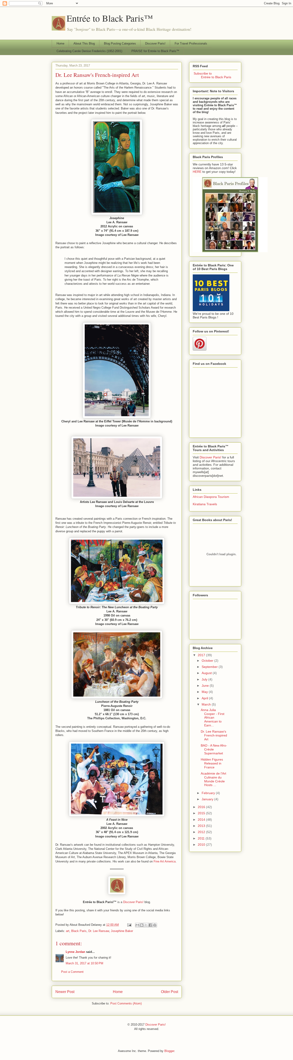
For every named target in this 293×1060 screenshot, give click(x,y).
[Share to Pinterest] (154, 925)
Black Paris (79, 931)
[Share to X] (146, 925)
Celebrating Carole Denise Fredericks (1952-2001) (89, 51)
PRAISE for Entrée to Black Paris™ (155, 51)
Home (60, 43)
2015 (202, 813)
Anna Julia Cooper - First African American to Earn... (212, 717)
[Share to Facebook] (150, 925)
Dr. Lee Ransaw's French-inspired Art (97, 74)
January (208, 799)
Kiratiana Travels (205, 504)
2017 (202, 655)
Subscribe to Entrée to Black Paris (212, 75)
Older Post (169, 992)
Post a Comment (72, 972)
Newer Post (64, 992)
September (210, 667)
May (205, 692)
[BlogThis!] (141, 925)
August (207, 673)
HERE (197, 171)
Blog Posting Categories (120, 43)
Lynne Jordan (75, 952)
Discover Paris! (155, 43)
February (209, 793)
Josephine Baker (122, 931)
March (207, 704)
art (67, 931)
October (208, 660)
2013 (202, 826)
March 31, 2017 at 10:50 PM (84, 963)
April (205, 698)
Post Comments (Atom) (126, 1003)
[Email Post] (129, 924)
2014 (202, 819)
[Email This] (137, 925)
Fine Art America (165, 861)
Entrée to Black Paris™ (110, 18)
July (205, 679)
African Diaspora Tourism (211, 497)
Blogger (169, 1051)
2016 (202, 807)
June (206, 685)
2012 (202, 832)
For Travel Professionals (191, 43)
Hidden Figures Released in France (212, 763)
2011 (202, 838)
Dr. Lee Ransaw (98, 931)
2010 (202, 844)
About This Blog (84, 43)
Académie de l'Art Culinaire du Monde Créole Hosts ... (213, 779)
